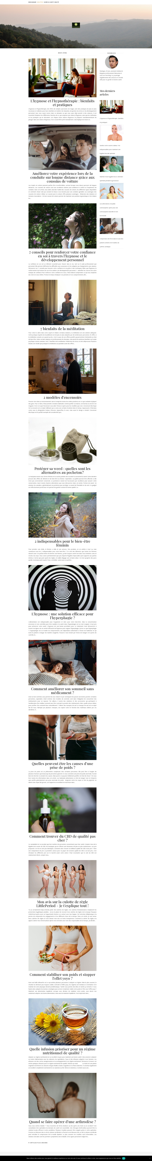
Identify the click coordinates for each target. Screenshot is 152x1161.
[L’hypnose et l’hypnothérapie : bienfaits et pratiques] (112, 107)
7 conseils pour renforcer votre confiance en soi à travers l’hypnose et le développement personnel (62, 256)
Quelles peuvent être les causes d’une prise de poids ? (62, 765)
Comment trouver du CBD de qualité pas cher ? (62, 838)
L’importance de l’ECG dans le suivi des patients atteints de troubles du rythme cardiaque (111, 242)
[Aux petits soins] (76, 25)
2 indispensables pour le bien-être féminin (62, 543)
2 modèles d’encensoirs (63, 397)
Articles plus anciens (39, 1143)
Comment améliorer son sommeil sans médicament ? (62, 690)
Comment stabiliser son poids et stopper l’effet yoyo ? (62, 976)
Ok (123, 1158)
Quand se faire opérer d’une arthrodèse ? (62, 1121)
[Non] (150, 1158)
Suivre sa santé (49, 2)
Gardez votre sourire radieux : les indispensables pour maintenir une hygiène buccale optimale (110, 149)
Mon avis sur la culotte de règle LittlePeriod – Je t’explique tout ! (62, 903)
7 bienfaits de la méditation (62, 328)
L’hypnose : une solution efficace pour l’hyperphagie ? (63, 615)
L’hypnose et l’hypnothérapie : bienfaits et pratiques (62, 102)
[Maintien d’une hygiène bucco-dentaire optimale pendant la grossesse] (112, 164)
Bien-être (40, 2)
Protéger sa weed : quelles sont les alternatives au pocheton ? (62, 470)
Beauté (57, 2)
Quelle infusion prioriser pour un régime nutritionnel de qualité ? (62, 1051)
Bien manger (32, 2)
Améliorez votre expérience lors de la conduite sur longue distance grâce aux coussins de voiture (62, 177)
